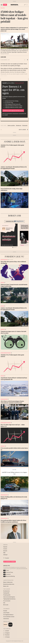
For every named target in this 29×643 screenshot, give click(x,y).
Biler (14, 469)
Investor (3, 329)
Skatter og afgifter (11, 125)
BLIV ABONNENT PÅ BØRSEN (9, 561)
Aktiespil (5, 554)
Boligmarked (24, 125)
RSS (4, 552)
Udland (2, 282)
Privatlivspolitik (6, 595)
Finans (6, 570)
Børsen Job (5, 586)
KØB (5, 4)
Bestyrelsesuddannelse (8, 584)
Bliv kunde (5, 604)
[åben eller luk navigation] (2, 5)
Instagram (7, 633)
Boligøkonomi (18, 125)
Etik (4, 602)
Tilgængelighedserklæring (9, 599)
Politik (3, 8)
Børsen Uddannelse (7, 582)
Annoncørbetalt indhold (8, 616)
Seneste (5, 550)
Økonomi (3, 446)
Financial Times (8, 572)
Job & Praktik (6, 612)
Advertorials (6, 618)
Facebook (7, 634)
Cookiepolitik (6, 593)
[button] (27, 4)
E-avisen (7, 558)
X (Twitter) (7, 637)
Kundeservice (6, 591)
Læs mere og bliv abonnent (21, 568)
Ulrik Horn (3, 57)
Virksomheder (4, 259)
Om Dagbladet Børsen (8, 614)
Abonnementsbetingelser (9, 597)
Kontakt (5, 610)
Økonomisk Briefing (9, 576)
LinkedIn (7, 630)
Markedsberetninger (6, 353)
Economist (7, 574)
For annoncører (6, 600)
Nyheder (5, 546)
